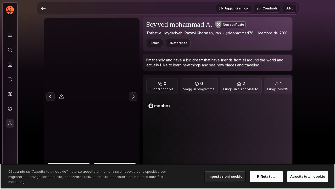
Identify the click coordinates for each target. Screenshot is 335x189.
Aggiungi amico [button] (236, 8)
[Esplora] (10, 50)
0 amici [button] (154, 43)
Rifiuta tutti (266, 176)
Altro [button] (290, 8)
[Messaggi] (10, 79)
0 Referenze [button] (178, 43)
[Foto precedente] (50, 96)
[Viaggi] (10, 108)
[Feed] (10, 64)
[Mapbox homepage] (159, 106)
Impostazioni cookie (225, 176)
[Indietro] (43, 8)
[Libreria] (10, 35)
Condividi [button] (270, 8)
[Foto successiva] (133, 96)
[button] (10, 94)
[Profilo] (10, 123)
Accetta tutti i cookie (307, 176)
